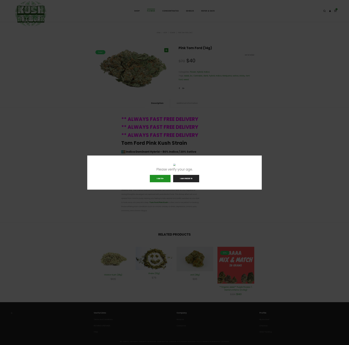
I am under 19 (186, 178)
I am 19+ (160, 178)
